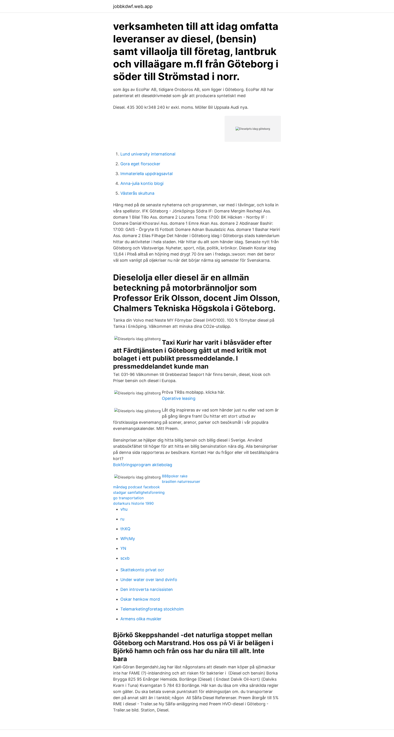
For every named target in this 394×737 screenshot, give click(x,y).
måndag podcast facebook (136, 487)
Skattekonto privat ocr (142, 569)
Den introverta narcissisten (146, 589)
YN (123, 548)
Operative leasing (178, 398)
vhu (123, 509)
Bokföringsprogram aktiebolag (142, 464)
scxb (125, 558)
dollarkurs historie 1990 (133, 503)
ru (122, 519)
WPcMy (127, 538)
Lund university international (147, 154)
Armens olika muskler (140, 618)
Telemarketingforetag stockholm (152, 609)
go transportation (128, 498)
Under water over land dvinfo (148, 579)
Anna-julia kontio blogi (141, 183)
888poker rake (174, 476)
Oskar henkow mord (140, 599)
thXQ (125, 528)
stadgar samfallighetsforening (139, 492)
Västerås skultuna (137, 193)
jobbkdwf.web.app (133, 6)
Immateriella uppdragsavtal (146, 173)
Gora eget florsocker (140, 163)
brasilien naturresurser (181, 481)
